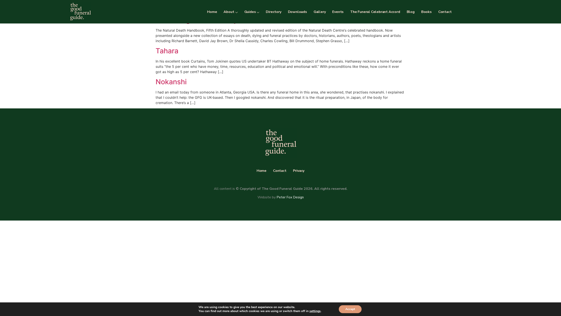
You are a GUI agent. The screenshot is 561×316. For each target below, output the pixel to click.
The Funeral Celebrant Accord (375, 11)
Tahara (167, 51)
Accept (350, 309)
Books (426, 11)
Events (338, 11)
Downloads (297, 11)
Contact (445, 11)
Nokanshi (171, 81)
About (229, 11)
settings (315, 311)
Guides (250, 11)
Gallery (320, 11)
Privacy (299, 170)
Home (212, 11)
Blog (411, 11)
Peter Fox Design (290, 197)
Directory (273, 11)
